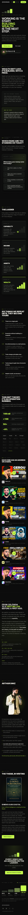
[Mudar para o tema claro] (18, 2)
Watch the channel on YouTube (14, 872)
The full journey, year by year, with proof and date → (14, 755)
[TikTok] (9, 908)
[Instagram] (6, 908)
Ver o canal (17, 46)
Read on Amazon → (8, 836)
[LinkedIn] (13, 908)
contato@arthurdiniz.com (7, 911)
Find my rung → (7, 46)
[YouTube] (3, 908)
